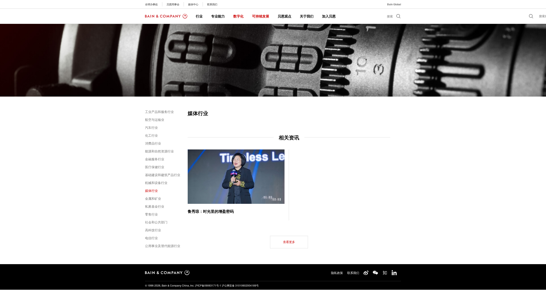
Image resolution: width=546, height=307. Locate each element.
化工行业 (151, 135)
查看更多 (289, 242)
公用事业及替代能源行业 (162, 245)
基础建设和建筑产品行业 (162, 174)
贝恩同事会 (173, 4)
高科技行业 (153, 230)
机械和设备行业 (156, 182)
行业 (199, 16)
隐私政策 (337, 273)
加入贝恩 (329, 16)
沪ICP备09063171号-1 (208, 285)
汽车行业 (151, 127)
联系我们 (212, 4)
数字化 (238, 16)
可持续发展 (260, 16)
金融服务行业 (154, 159)
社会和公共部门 (156, 222)
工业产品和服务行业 (159, 111)
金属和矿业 (153, 198)
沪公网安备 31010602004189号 (240, 285)
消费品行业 (153, 143)
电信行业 (151, 238)
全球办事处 (151, 4)
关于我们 (307, 16)
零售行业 (151, 214)
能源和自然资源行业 (159, 151)
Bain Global (394, 4)
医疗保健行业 (154, 167)
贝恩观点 (284, 16)
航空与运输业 (154, 119)
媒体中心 (193, 4)
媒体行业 (151, 190)
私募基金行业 (154, 206)
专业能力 (218, 16)
